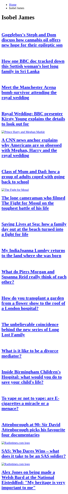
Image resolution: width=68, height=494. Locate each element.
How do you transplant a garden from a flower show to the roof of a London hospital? (33, 303)
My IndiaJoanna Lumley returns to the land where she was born (33, 253)
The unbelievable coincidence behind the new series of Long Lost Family (30, 329)
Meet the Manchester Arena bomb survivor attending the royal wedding (29, 92)
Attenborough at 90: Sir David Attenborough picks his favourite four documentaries (33, 429)
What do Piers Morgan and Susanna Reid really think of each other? (34, 276)
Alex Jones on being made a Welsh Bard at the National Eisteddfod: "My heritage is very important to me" (33, 480)
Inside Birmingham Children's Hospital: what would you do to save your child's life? (32, 377)
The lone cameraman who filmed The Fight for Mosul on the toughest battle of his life (33, 203)
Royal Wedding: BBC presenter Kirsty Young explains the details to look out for (33, 118)
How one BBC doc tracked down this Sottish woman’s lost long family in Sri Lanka (33, 66)
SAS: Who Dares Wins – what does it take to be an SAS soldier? (34, 453)
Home (12, 4)
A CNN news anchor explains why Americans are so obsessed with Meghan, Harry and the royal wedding (32, 148)
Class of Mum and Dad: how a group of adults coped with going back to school (33, 176)
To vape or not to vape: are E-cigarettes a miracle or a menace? (30, 403)
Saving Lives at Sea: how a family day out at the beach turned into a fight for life (34, 229)
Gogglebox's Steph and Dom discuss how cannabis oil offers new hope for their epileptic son (32, 39)
